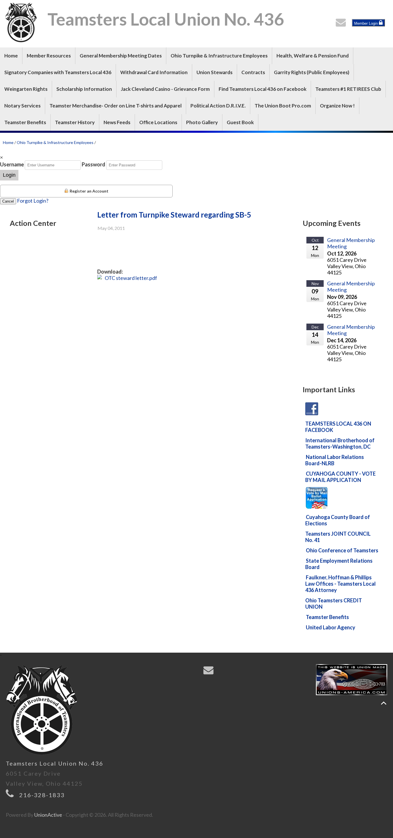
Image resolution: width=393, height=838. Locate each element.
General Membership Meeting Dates (121, 56)
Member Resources (49, 56)
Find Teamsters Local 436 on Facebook (262, 89)
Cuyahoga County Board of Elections (337, 520)
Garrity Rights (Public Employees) (311, 72)
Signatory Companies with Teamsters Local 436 (57, 72)
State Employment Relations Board (339, 564)
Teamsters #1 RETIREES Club (348, 89)
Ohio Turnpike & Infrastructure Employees (219, 56)
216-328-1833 (42, 794)
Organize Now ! (337, 106)
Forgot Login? (32, 200)
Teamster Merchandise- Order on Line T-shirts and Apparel (115, 106)
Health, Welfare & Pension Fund (312, 56)
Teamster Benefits (25, 122)
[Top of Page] (383, 703)
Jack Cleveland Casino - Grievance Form (165, 89)
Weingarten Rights (25, 89)
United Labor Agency (330, 627)
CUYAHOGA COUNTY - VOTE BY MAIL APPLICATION (340, 476)
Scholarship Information (84, 89)
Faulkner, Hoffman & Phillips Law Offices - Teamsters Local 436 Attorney (340, 583)
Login (9, 175)
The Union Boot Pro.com (283, 106)
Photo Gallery (202, 122)
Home (11, 56)
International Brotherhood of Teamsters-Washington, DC (340, 443)
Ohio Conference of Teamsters (342, 550)
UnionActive (48, 815)
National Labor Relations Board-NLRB (334, 460)
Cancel (8, 201)
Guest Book (240, 122)
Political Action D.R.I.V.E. (218, 106)
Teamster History (75, 122)
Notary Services (22, 106)
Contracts (253, 72)
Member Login (366, 23)
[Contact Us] (342, 24)
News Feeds (117, 122)
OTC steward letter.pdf (131, 278)
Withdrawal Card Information (154, 72)
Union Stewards (214, 72)
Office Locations (158, 122)
